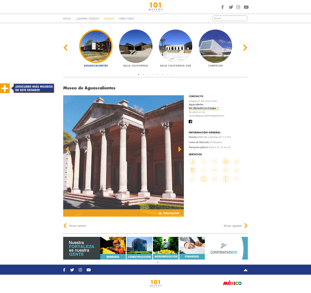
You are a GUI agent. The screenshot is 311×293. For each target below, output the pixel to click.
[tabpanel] (96, 49)
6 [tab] (162, 74)
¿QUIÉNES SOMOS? (87, 18)
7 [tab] (167, 74)
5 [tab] (158, 74)
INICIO (67, 18)
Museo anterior (77, 225)
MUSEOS (109, 18)
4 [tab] (153, 74)
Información (171, 213)
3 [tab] (148, 74)
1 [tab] (138, 74)
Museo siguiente (233, 225)
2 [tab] (143, 74)
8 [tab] (172, 74)
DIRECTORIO (126, 18)
